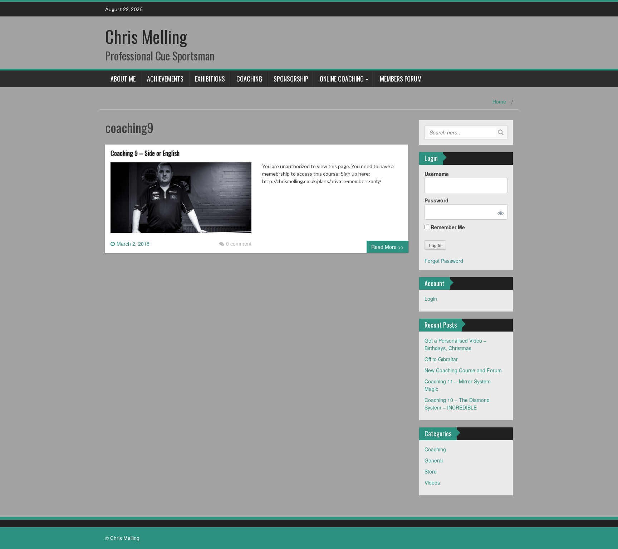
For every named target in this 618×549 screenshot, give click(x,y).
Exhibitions (210, 78)
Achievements (165, 78)
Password (436, 200)
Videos (432, 482)
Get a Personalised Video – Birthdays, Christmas (455, 344)
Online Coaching (342, 78)
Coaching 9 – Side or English (145, 153)
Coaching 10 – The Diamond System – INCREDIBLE (457, 403)
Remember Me (447, 227)
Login (431, 298)
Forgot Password (444, 260)
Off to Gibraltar (441, 359)
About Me (123, 78)
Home (499, 101)
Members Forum (401, 78)
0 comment (238, 243)
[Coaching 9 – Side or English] (181, 200)
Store (431, 471)
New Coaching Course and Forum (463, 370)
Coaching (249, 78)
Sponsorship (291, 78)
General (434, 460)
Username (437, 173)
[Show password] (499, 212)
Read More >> (387, 246)
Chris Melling (146, 36)
